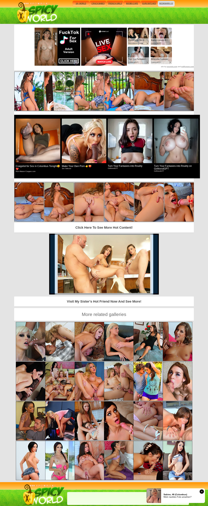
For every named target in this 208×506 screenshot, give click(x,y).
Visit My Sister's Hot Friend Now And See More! (104, 301)
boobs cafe (132, 3)
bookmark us (166, 3)
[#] (43, 494)
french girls (115, 3)
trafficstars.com (187, 67)
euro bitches (149, 3)
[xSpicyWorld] (37, 12)
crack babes (98, 3)
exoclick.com (172, 67)
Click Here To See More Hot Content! (104, 227)
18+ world (81, 3)
